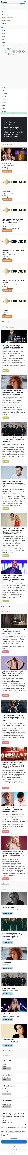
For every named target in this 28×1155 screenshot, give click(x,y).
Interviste (4, 96)
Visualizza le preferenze (14, 1150)
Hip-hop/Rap (10, 1104)
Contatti (4, 111)
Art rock (4, 23)
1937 (3, 39)
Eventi (3, 105)
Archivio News (5, 884)
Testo (3, 108)
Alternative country (7, 18)
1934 (3, 30)
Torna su (14, 113)
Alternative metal (6, 20)
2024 (7, 1064)
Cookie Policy (13, 1153)
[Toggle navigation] (25, 2)
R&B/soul (15, 1042)
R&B (11, 1042)
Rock (14, 228)
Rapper (9, 258)
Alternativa (5, 15)
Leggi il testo (6, 1068)
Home (3, 90)
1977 (7, 312)
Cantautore (10, 288)
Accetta (14, 1142)
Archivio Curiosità (5, 606)
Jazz (8, 964)
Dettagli (5, 370)
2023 (7, 286)
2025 (7, 167)
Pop (8, 169)
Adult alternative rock (8, 12)
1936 (3, 36)
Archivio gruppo (5, 1050)
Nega (14, 1146)
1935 (3, 33)
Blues (8, 228)
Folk (12, 228)
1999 (7, 256)
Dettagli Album (7, 171)
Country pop (15, 1016)
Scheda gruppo (7, 913)
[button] (26, 1124)
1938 (3, 42)
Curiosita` (4, 93)
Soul (18, 228)
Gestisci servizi (14, 1138)
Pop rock (15, 910)
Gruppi (4, 102)
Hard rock (9, 910)
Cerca (22, 5)
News (3, 99)
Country (15, 990)
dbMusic (4, 2)
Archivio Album (5, 321)
